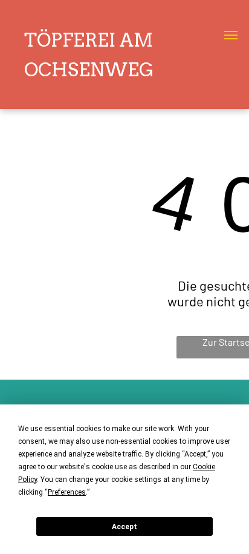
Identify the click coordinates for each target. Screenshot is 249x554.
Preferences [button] (67, 492)
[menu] (231, 35)
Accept (124, 527)
